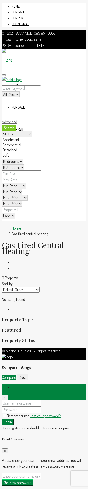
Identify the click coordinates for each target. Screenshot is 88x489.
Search (9, 127)
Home (16, 6)
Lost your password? (45, 415)
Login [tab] (16, 387)
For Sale (18, 12)
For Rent (18, 18)
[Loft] (17, 155)
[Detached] (17, 150)
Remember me (18, 415)
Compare (9, 377)
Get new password (18, 482)
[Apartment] (17, 139)
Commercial (20, 24)
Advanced (9, 121)
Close (22, 377)
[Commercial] (17, 144)
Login (8, 421)
